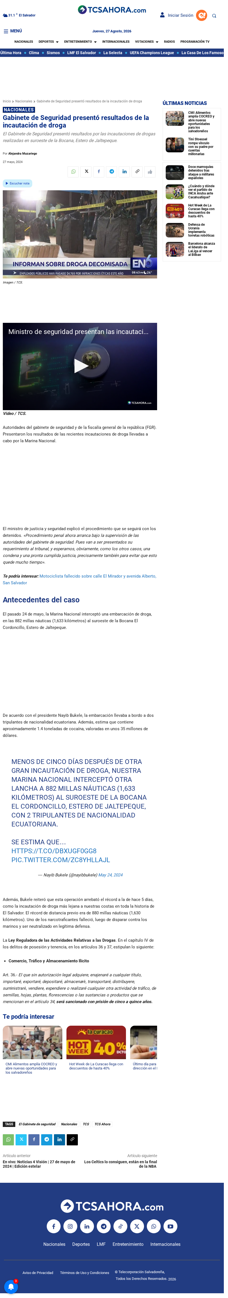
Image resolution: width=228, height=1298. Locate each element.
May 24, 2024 (110, 875)
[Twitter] (85, 171)
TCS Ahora (102, 1124)
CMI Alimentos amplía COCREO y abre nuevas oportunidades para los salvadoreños (201, 122)
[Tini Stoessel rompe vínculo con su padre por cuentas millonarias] (175, 145)
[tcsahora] (111, 10)
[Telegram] (111, 171)
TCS (86, 1124)
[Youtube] (170, 1226)
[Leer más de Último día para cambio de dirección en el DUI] (136, 1073)
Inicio (7, 101)
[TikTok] (120, 1226)
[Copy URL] (137, 171)
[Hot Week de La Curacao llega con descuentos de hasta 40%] (175, 211)
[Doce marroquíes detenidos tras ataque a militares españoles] (175, 172)
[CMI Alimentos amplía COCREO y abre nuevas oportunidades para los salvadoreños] (175, 118)
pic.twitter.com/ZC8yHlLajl (60, 860)
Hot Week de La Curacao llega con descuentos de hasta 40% (201, 210)
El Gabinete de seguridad (37, 1124)
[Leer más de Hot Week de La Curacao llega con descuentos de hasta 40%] (72, 1073)
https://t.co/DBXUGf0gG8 (53, 851)
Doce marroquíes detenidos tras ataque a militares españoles (201, 172)
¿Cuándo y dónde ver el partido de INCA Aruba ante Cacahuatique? (201, 191)
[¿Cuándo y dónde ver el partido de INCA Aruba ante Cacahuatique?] (175, 191)
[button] (214, 16)
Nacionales (23, 101)
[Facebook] (98, 171)
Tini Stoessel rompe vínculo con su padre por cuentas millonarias (200, 146)
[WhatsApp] (73, 171)
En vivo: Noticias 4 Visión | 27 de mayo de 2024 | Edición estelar (39, 1164)
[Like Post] (149, 171)
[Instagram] (70, 1226)
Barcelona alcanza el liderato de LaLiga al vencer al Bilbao (201, 249)
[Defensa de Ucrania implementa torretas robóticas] (175, 230)
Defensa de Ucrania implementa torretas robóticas (201, 230)
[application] (80, 366)
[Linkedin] (124, 171)
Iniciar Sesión (179, 15)
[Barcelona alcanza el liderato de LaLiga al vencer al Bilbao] (175, 249)
